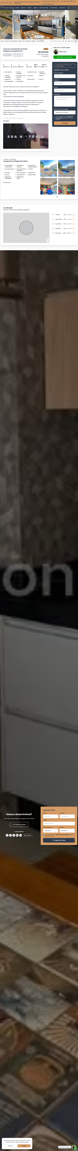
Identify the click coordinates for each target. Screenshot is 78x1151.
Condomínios (54, 7)
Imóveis (23, 7)
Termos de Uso (10, 1142)
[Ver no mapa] (73, 214)
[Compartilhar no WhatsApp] (60, 41)
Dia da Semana (47, 827)
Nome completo (59, 73)
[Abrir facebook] (5, 3)
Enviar (66, 123)
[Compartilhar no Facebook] (63, 41)
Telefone (57, 80)
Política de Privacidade (62, 834)
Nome (45, 813)
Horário (62, 827)
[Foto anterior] (3, 25)
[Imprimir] (75, 41)
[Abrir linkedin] (11, 3)
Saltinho (33, 41)
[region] (26, 228)
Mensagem (57, 94)
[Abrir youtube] (8, 3)
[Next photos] (72, 178)
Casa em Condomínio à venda (13, 41)
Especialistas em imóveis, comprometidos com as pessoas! (27, 2)
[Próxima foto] (75, 25)
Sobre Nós (62, 7)
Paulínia (28, 41)
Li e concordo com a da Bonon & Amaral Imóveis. (64, 118)
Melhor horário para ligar (61, 109)
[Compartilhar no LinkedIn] (69, 41)
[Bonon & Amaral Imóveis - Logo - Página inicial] (8, 7)
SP (23, 41)
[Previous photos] (42, 178)
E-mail (56, 87)
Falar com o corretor (65, 57)
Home (17, 7)
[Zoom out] (47, 241)
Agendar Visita (60, 840)
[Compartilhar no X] (66, 41)
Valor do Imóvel (43, 7)
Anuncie (29, 7)
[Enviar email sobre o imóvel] (72, 41)
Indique (35, 7)
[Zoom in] (47, 239)
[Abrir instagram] (2, 3)
